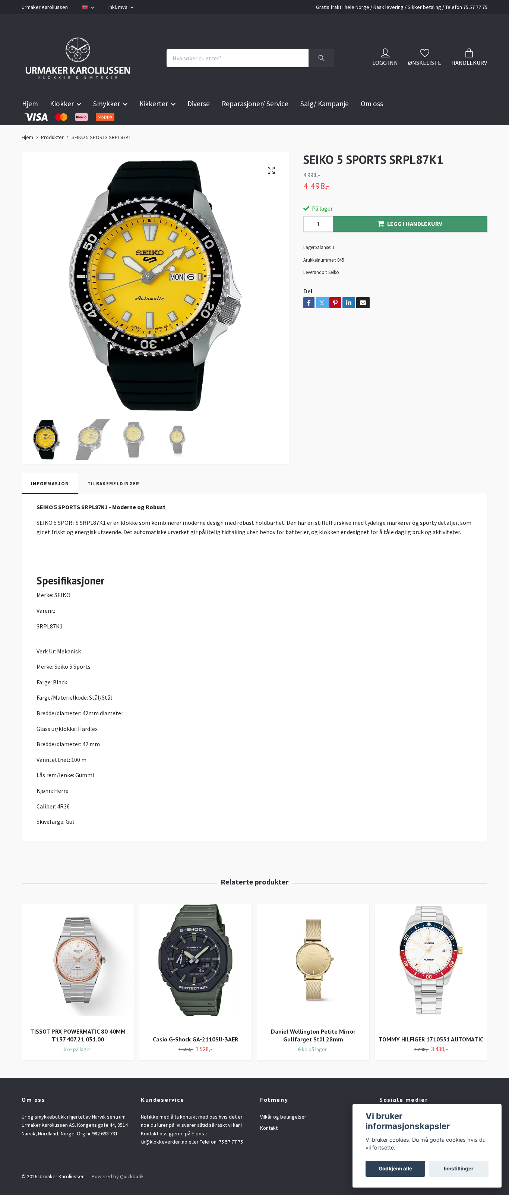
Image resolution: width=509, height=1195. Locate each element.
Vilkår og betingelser (283, 1135)
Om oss (372, 122)
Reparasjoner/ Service (255, 122)
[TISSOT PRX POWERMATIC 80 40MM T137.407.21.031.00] (78, 981)
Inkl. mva (118, 7)
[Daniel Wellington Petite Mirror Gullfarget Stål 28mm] (313, 981)
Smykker (106, 122)
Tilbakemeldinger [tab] (113, 502)
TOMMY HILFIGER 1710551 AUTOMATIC (431, 1057)
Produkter (52, 155)
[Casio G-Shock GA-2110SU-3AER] (195, 985)
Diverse (198, 122)
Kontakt (269, 1146)
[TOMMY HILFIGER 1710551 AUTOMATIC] (431, 985)
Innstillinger (459, 1169)
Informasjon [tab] (50, 502)
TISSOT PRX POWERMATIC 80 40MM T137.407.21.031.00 (78, 1054)
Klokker (62, 122)
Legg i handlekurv (414, 242)
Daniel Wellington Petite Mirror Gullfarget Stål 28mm (313, 1054)
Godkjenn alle (395, 1169)
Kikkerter (153, 122)
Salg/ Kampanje (324, 122)
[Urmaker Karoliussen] (93, 67)
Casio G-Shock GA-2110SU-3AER (195, 1057)
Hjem (30, 122)
